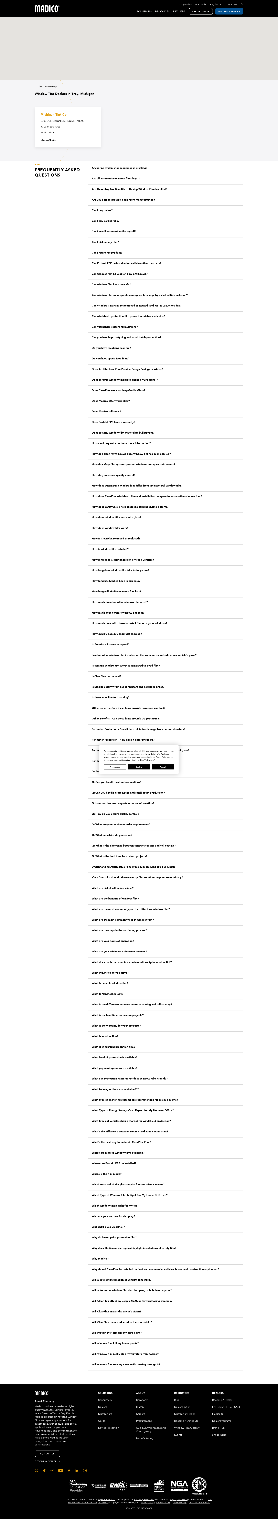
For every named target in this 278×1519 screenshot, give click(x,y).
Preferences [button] (149, 760)
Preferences (115, 767)
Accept (163, 767)
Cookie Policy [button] (161, 757)
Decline (139, 767)
